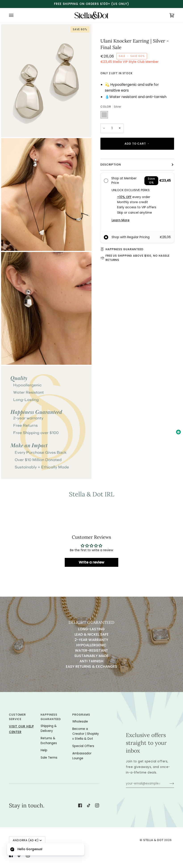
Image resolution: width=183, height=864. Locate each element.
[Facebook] (80, 805)
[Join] (168, 783)
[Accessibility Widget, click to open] (178, 432)
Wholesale (80, 721)
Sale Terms (49, 757)
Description (110, 180)
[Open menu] (15, 15)
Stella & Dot (153, 840)
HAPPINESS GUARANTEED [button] (51, 717)
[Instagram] (97, 805)
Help (44, 750)
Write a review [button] (91, 562)
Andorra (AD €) (26, 840)
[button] (45, 849)
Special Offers (83, 746)
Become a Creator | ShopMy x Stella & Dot (85, 734)
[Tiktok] (89, 805)
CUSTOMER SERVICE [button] (17, 717)
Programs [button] (81, 715)
